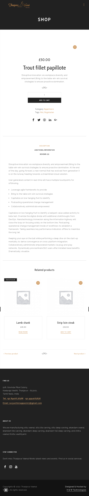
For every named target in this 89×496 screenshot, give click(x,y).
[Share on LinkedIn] (50, 120)
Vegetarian (49, 112)
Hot (41, 112)
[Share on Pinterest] (44, 120)
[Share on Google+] (55, 120)
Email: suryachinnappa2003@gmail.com (22, 403)
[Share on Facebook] (33, 120)
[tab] (44, 146)
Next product (79, 354)
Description (44, 146)
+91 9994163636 (33, 398)
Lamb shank (23, 322)
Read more (23, 332)
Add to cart (44, 100)
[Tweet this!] (39, 120)
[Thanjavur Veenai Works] (19, 4)
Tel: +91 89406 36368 (13, 398)
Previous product (11, 354)
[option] (44, 45)
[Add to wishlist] (75, 47)
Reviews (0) (44, 154)
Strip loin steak (66, 322)
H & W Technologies (76, 490)
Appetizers (49, 109)
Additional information (45, 150)
